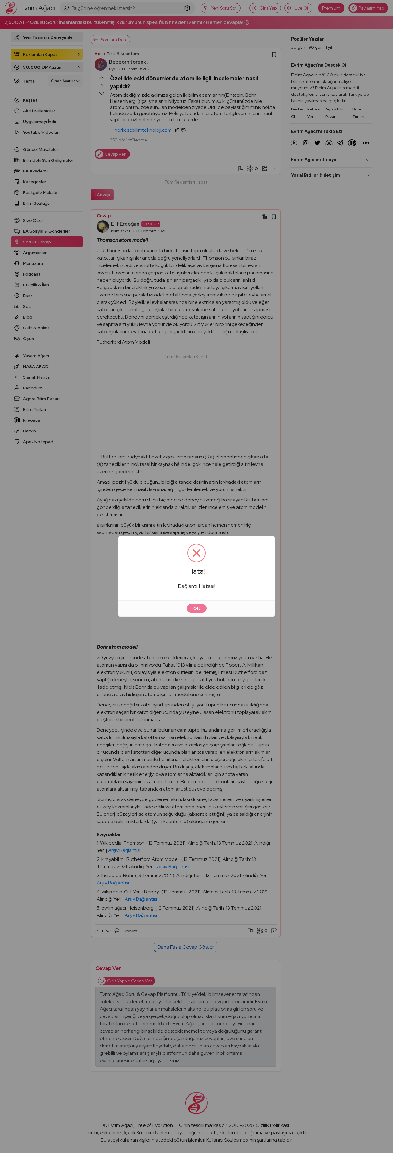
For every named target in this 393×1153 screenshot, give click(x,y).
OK (196, 608)
